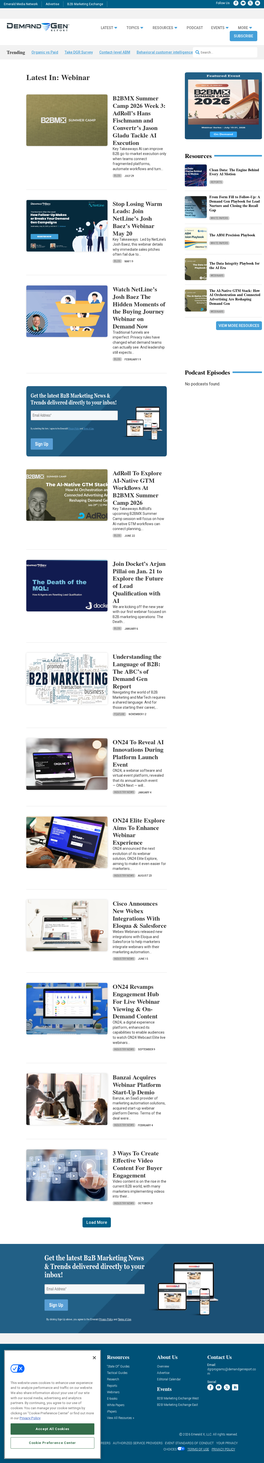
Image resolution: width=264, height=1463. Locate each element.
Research (113, 1379)
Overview (163, 1366)
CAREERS (103, 1443)
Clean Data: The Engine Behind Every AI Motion (234, 172)
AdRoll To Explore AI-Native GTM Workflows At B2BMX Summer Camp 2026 (137, 487)
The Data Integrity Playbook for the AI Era (234, 265)
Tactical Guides (117, 1373)
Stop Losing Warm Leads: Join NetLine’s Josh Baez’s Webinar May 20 (137, 218)
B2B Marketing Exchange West (178, 1398)
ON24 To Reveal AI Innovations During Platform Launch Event (138, 752)
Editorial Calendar (169, 1379)
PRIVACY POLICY (223, 1449)
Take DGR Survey (79, 52)
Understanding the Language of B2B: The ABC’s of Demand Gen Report (137, 671)
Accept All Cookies (52, 1429)
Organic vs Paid (44, 52)
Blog (117, 175)
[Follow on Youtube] (243, 3)
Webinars (217, 275)
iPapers (112, 1411)
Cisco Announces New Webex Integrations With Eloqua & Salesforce (140, 914)
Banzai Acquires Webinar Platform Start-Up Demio (137, 1084)
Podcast (195, 28)
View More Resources (239, 326)
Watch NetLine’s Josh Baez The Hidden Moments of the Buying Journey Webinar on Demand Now (139, 307)
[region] (52, 1404)
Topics (133, 28)
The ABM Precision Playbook (232, 235)
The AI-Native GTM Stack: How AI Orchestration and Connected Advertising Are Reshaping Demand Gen (234, 297)
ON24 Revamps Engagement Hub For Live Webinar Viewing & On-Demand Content (136, 1001)
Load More (96, 1222)
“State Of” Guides (118, 1366)
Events (218, 28)
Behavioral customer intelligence (165, 52)
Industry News (124, 792)
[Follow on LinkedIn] (257, 3)
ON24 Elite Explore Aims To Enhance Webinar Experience (139, 831)
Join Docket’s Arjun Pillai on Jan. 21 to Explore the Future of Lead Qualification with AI (139, 582)
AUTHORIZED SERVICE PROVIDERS (137, 1443)
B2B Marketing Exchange (85, 4)
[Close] (94, 1357)
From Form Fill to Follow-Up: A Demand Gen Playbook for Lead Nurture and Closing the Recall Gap (234, 203)
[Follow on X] (250, 3)
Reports (216, 182)
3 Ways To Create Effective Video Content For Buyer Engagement (137, 1164)
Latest (107, 28)
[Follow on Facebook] (235, 3)
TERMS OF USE (198, 1449)
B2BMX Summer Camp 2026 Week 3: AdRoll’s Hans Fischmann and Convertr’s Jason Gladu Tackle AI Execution (139, 120)
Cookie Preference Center (52, 1443)
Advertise (52, 4)
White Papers (219, 218)
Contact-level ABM (114, 52)
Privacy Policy (30, 1418)
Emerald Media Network (21, 4)
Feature (119, 714)
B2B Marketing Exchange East (177, 1405)
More (243, 28)
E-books (112, 1398)
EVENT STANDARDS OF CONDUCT (189, 1443)
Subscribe (243, 36)
